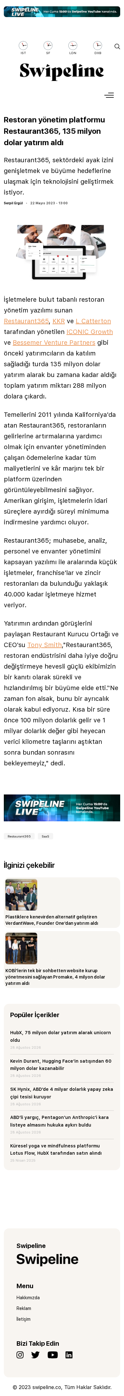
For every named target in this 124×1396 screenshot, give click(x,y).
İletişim (24, 1319)
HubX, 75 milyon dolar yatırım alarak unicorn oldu (60, 1036)
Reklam (24, 1308)
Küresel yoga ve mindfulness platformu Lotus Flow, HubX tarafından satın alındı (56, 1149)
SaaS (45, 836)
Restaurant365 (26, 321)
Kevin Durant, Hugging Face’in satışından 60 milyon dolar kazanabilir (61, 1065)
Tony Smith (44, 645)
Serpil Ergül (13, 203)
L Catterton (93, 321)
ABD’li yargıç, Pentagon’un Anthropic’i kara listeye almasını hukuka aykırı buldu (59, 1121)
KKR (58, 321)
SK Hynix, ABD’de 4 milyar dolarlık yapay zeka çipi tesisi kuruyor (61, 1093)
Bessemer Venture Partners (54, 342)
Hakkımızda (28, 1297)
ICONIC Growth (89, 332)
